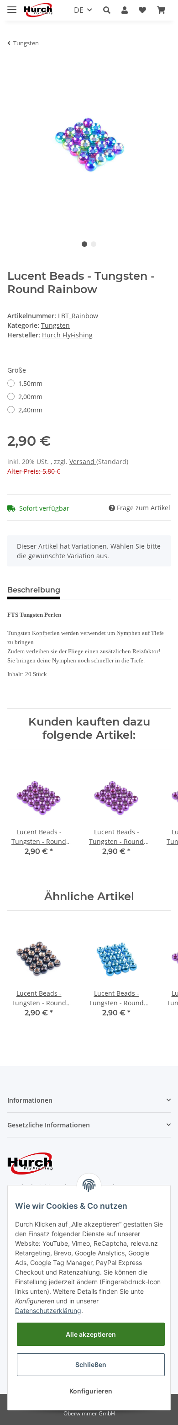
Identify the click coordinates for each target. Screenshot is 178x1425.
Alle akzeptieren (91, 1334)
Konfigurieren (90, 1391)
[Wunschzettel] (142, 10)
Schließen (90, 1364)
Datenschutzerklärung (48, 1310)
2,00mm (30, 396)
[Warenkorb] (161, 10)
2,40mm (30, 410)
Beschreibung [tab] (33, 590)
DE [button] (79, 10)
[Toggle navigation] (11, 5)
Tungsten (55, 325)
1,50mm (30, 383)
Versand (82, 461)
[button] (107, 10)
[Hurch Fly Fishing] (38, 10)
